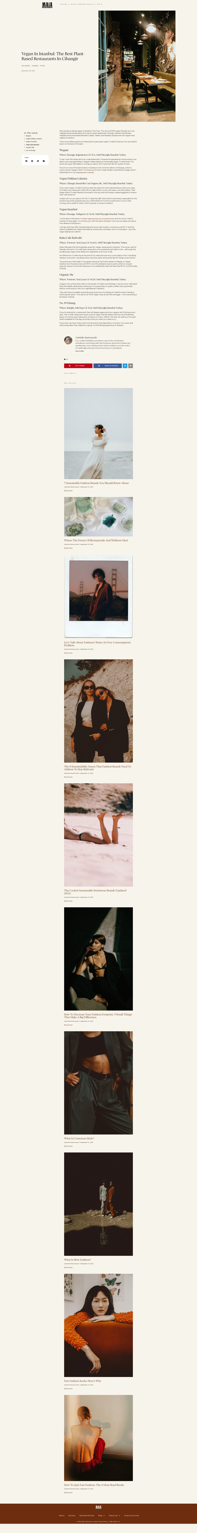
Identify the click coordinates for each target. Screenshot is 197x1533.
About (61, 1516)
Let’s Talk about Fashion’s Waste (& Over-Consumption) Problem (97, 644)
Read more (68, 491)
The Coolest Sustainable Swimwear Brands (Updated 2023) (95, 892)
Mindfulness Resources (85, 4)
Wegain (28, 136)
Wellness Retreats (86, 1516)
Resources (113, 1516)
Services (72, 1516)
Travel (42, 65)
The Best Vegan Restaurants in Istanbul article (97, 219)
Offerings (63, 4)
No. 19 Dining (30, 150)
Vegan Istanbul (31, 141)
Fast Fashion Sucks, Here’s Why (82, 1381)
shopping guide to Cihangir (85, 172)
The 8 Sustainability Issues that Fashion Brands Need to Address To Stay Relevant (97, 768)
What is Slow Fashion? (77, 1259)
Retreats (73, 4)
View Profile (79, 351)
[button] (26, 161)
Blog (98, 4)
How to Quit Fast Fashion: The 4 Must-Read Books (94, 1485)
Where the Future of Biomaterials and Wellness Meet (96, 540)
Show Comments (70, 373)
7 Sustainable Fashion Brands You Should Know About (96, 483)
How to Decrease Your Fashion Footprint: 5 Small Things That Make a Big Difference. (98, 1016)
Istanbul (35, 65)
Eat (67, 359)
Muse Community (131, 1516)
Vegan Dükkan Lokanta (34, 139)
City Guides (26, 65)
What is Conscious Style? (79, 1138)
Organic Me (30, 147)
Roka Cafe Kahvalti (32, 144)
